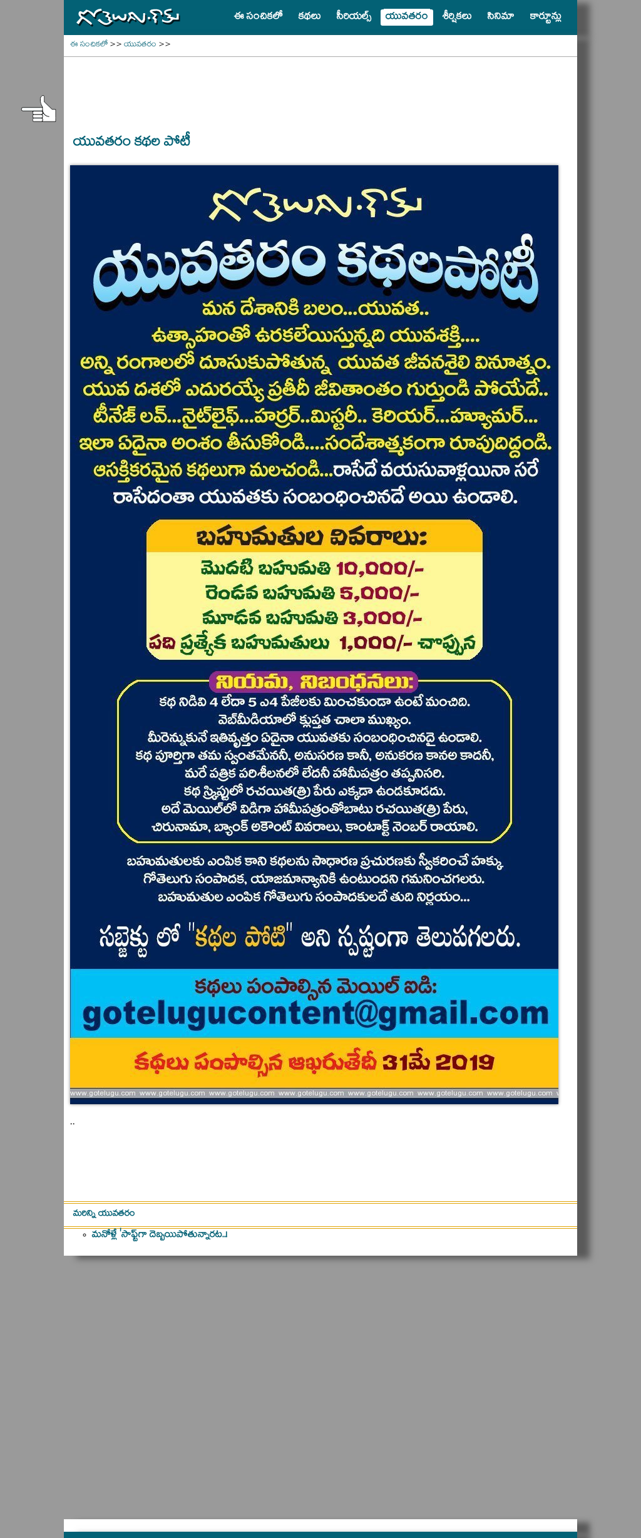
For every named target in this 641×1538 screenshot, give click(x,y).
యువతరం (140, 45)
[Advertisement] (320, 88)
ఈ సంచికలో (89, 45)
